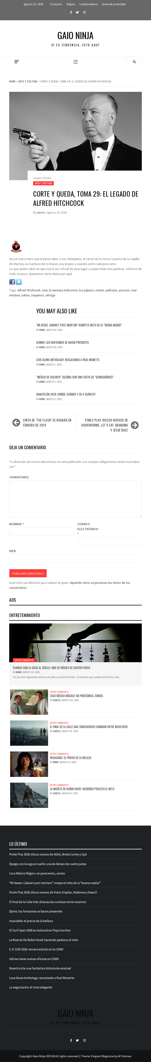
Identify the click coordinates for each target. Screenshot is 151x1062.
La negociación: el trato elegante (30, 987)
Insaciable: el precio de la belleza (70, 758)
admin (41, 212)
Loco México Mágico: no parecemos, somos (76, 696)
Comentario (19, 477)
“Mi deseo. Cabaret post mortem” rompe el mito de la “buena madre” (79, 325)
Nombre (16, 524)
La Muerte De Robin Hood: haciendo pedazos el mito (82, 789)
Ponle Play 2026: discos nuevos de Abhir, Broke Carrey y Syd (48, 854)
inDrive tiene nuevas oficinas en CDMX (34, 959)
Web (12, 551)
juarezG (57, 700)
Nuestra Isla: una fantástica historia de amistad (40, 968)
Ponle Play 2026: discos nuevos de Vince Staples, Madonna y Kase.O (53, 892)
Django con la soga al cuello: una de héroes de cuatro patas (51, 668)
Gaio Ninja (75, 35)
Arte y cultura (43, 183)
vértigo (50, 295)
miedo (99, 290)
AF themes (124, 1056)
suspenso (37, 295)
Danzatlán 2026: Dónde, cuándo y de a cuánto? (66, 394)
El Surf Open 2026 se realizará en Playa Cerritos (40, 930)
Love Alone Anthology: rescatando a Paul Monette (67, 360)
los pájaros (86, 290)
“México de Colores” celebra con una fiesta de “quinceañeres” (75, 377)
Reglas (70, 4)
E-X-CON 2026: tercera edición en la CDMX (36, 949)
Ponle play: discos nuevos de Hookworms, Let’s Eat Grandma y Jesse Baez (104, 425)
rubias (25, 295)
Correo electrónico (86, 529)
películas (111, 290)
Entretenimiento (24, 660)
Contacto (56, 4)
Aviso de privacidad (114, 4)
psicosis (124, 290)
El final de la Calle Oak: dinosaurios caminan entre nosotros (89, 727)
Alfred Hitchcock (29, 290)
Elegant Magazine (102, 1056)
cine (45, 290)
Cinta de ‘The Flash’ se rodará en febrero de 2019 (47, 422)
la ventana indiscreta (63, 290)
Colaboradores (88, 4)
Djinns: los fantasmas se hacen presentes (62, 342)
